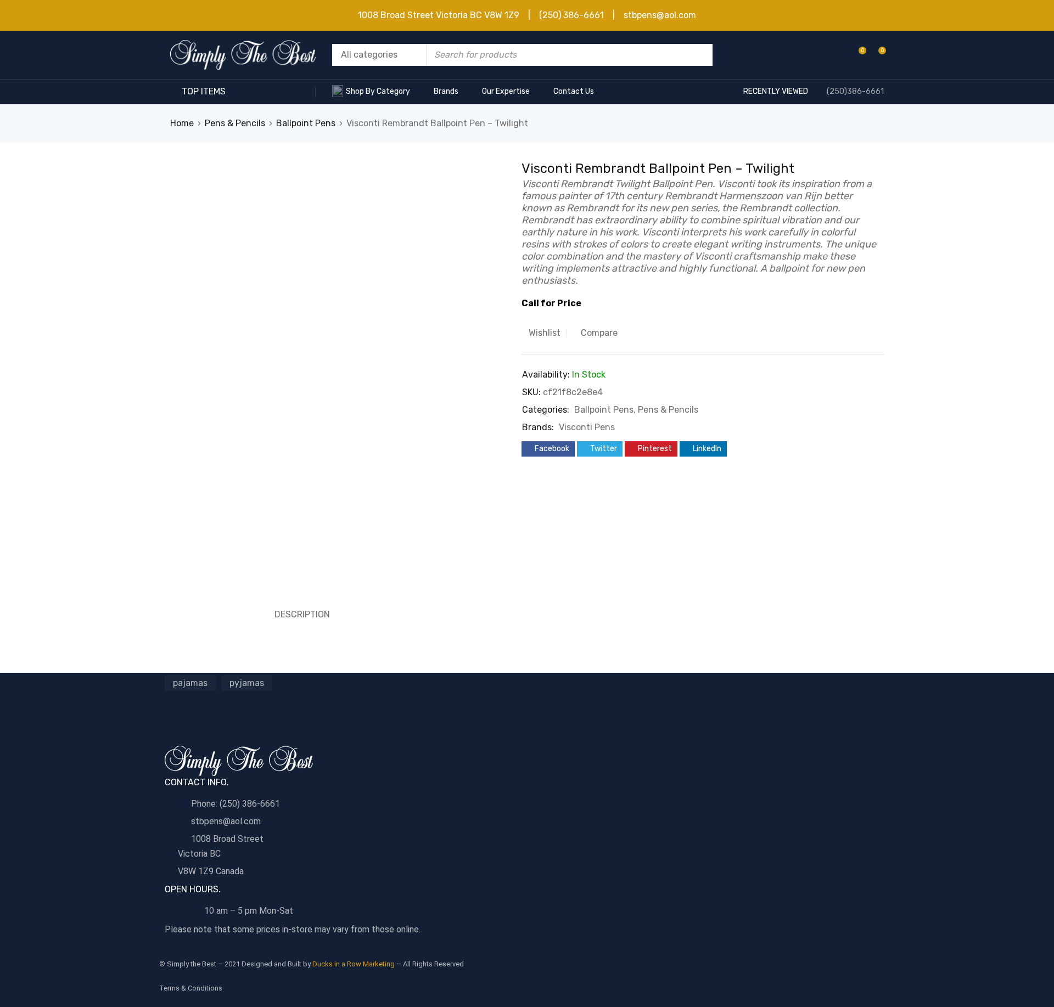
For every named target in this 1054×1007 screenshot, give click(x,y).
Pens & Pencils (235, 123)
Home (182, 123)
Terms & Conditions (190, 988)
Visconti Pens (587, 427)
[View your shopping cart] (876, 54)
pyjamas (246, 683)
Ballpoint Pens (305, 123)
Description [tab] (302, 614)
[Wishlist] (857, 54)
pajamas (190, 683)
